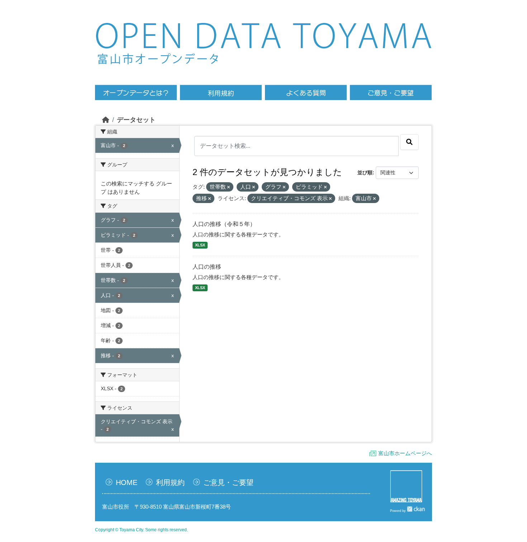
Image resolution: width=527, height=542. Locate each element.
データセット (136, 119)
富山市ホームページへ (405, 453)
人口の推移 (207, 267)
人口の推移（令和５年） (224, 224)
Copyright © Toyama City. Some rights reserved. (141, 529)
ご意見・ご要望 (228, 482)
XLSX (200, 245)
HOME (126, 482)
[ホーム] (105, 119)
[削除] (228, 187)
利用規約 (170, 482)
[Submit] (409, 142)
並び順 (364, 172)
